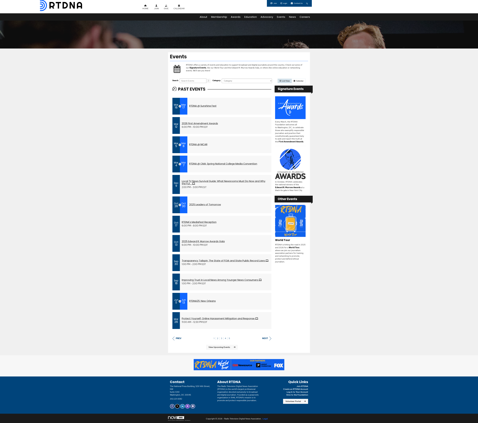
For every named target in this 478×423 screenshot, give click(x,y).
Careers (305, 17)
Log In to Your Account (297, 392)
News (292, 17)
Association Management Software (179, 420)
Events (281, 17)
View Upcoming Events (220, 347)
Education (250, 17)
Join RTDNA (302, 386)
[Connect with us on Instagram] (187, 406)
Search (175, 80)
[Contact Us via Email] (192, 406)
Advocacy (267, 17)
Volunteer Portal (293, 401)
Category (216, 80)
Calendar (299, 81)
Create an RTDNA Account (295, 389)
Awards (235, 17)
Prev (178, 338)
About (203, 17)
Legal (265, 418)
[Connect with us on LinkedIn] (182, 406)
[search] (208, 81)
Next (265, 338)
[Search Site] (307, 3)
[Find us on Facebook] (172, 406)
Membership (219, 17)
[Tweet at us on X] (177, 406)
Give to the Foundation (297, 395)
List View (285, 81)
